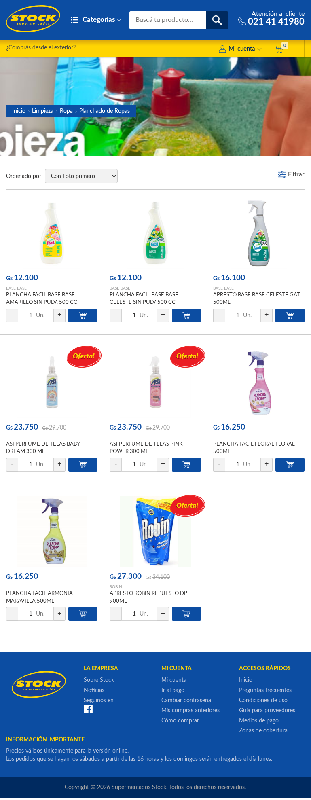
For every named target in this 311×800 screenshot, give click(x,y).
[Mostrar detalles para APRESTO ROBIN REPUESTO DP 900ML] (155, 531)
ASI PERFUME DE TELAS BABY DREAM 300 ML (43, 448)
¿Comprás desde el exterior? (41, 48)
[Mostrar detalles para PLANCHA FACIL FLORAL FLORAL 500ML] (259, 382)
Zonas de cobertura (263, 731)
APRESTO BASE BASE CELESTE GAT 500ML (256, 298)
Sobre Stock (99, 680)
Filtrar (296, 174)
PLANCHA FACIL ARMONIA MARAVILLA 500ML (39, 597)
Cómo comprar (180, 721)
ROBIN (116, 587)
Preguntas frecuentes (265, 690)
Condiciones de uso (263, 700)
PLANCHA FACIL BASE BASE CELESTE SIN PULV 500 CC (144, 298)
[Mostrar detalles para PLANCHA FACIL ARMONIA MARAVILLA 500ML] (51, 531)
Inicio (18, 111)
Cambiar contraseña (186, 700)
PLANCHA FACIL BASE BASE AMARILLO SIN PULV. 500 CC (41, 298)
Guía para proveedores (267, 710)
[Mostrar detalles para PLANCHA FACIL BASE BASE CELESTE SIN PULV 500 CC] (155, 233)
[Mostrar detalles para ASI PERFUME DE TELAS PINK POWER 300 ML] (155, 382)
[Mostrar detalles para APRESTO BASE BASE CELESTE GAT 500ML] (259, 233)
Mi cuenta (241, 49)
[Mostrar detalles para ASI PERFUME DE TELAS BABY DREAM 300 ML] (51, 382)
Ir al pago (172, 690)
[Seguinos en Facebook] (88, 709)
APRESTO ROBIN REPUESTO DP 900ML (148, 597)
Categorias (98, 19)
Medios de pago (259, 721)
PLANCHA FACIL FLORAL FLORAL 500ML (254, 448)
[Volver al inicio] (33, 19)
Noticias (94, 690)
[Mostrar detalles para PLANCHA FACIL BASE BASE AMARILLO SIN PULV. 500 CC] (51, 233)
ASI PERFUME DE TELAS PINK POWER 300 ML (146, 448)
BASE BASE (16, 288)
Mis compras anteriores (190, 710)
